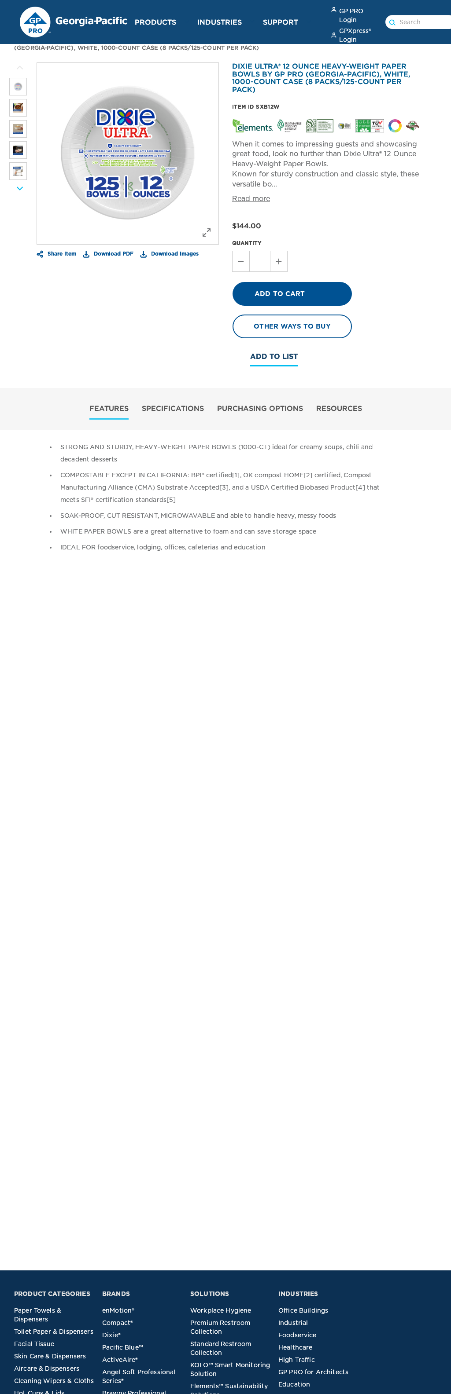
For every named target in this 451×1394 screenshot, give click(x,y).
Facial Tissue (34, 1343)
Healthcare (295, 1347)
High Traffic (296, 1359)
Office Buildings (303, 1310)
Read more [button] (251, 198)
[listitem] (18, 86)
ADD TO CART (280, 294)
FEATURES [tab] (109, 408)
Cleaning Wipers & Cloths (54, 1380)
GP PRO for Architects (313, 1372)
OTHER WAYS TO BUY (292, 326)
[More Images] (20, 67)
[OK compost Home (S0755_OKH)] (369, 124)
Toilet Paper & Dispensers (53, 1331)
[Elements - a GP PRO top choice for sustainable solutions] (253, 124)
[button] (186, 21)
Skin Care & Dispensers (50, 1356)
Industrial (293, 1322)
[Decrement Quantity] (240, 261)
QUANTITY (247, 243)
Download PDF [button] (112, 253)
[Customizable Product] (395, 124)
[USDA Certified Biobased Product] (344, 124)
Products (155, 22)
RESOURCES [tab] (339, 408)
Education (294, 1384)
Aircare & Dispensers (46, 1368)
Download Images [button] (174, 253)
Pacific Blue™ (122, 1347)
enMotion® (118, 1310)
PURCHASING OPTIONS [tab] (260, 408)
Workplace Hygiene (220, 1310)
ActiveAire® (120, 1359)
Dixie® (111, 1335)
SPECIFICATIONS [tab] (173, 408)
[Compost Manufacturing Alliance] (412, 124)
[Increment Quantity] (279, 261)
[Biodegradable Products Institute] (320, 124)
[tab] (109, 409)
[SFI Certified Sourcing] (289, 124)
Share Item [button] (61, 253)
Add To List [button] (274, 356)
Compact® (117, 1322)
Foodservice (297, 1335)
